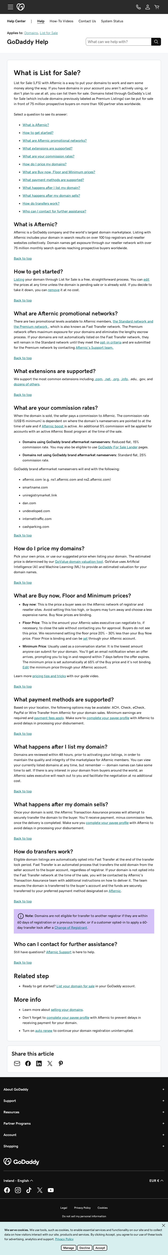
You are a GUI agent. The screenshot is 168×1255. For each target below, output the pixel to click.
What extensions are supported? (47, 148)
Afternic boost (53, 426)
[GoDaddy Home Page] (22, 1161)
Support (10, 1100)
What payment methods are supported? (53, 179)
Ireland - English (16, 1180)
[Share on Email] (17, 1063)
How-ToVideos (61, 21)
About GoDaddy (16, 1089)
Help (40, 21)
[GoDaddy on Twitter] (39, 1192)
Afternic (115, 890)
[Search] (156, 42)
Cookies (103, 1207)
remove (54, 290)
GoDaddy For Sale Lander (118, 447)
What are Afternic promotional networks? (55, 140)
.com (98, 379)
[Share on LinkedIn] (38, 1063)
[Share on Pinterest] (60, 1063)
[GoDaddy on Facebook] (7, 1192)
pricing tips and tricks (49, 676)
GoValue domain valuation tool (79, 561)
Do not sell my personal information (84, 1216)
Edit (26, 667)
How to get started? (38, 132)
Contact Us (87, 21)
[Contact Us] (138, 7)
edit (146, 279)
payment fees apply (49, 718)
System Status (112, 21)
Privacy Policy (82, 1207)
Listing (19, 279)
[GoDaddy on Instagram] (17, 1192)
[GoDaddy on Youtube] (50, 1192)
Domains (31, 33)
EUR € (154, 1180)
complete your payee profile (108, 718)
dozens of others (26, 384)
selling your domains (67, 1009)
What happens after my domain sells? (51, 195)
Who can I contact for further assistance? (54, 211)
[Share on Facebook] (28, 1063)
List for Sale (49, 33)
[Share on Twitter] (49, 1063)
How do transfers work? (41, 203)
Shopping (11, 1146)
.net (107, 379)
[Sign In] (148, 7)
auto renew (43, 1030)
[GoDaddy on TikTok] (28, 1192)
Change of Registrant (70, 927)
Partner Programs (17, 1123)
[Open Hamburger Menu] (8, 7)
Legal (63, 1207)
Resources (11, 1112)
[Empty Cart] (157, 7)
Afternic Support (59, 952)
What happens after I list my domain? (51, 187)
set (85, 638)
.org (115, 379)
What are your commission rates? (48, 156)
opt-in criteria (110, 342)
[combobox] (119, 42)
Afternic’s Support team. (95, 347)
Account (10, 1134)
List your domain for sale (75, 986)
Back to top (23, 258)
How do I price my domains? (44, 164)
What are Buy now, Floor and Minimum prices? (59, 172)
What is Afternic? (36, 124)
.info (124, 379)
